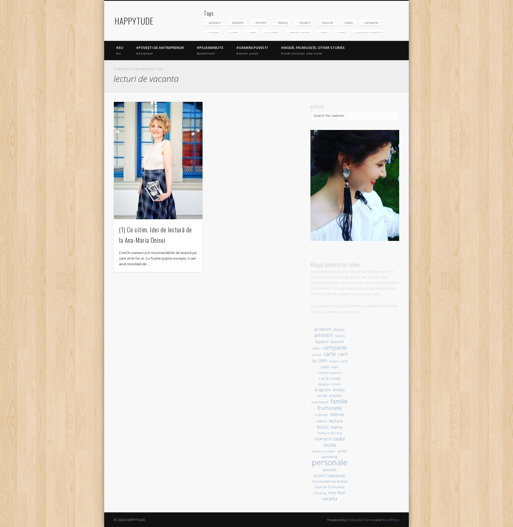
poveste (329, 469)
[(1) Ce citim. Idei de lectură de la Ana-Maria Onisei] (158, 160)
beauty (283, 22)
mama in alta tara (329, 433)
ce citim (319, 360)
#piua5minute (210, 50)
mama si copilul (329, 438)
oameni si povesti (323, 451)
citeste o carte (338, 361)
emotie (339, 389)
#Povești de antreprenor (160, 50)
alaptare (238, 22)
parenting (329, 456)
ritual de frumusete (329, 486)
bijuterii (305, 22)
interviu (337, 414)
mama (336, 427)
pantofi (342, 451)
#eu (119, 50)
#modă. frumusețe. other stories (313, 50)
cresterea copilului (329, 373)
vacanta (329, 498)
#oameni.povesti (252, 50)
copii (325, 366)
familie (339, 401)
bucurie (327, 22)
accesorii (215, 22)
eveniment (319, 402)
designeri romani (329, 384)
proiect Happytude (329, 475)
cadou (349, 22)
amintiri (261, 22)
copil (335, 367)
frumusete (329, 408)
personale (329, 462)
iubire (322, 421)
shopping (319, 493)
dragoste (322, 389)
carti (343, 354)
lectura (336, 421)
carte (330, 354)
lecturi (322, 427)
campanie (371, 22)
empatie (335, 395)
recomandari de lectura (329, 481)
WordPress (390, 519)
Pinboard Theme (360, 519)
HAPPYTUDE (134, 20)
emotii (322, 395)
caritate (316, 355)
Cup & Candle (329, 378)
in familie (321, 415)
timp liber (336, 492)
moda (329, 445)
